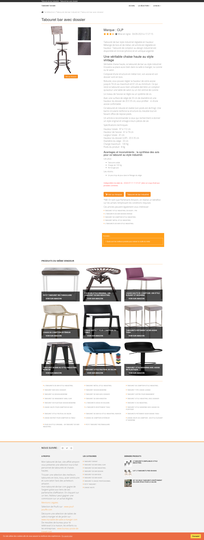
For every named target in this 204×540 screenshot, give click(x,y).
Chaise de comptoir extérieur (56, 332)
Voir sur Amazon (70, 76)
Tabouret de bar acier (93, 478)
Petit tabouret (90, 484)
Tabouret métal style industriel (118, 220)
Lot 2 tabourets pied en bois (145, 471)
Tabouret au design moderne (55, 394)
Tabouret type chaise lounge (139, 390)
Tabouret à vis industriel (137, 403)
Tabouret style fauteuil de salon (100, 369)
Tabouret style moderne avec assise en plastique (143, 368)
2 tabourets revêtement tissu (98, 407)
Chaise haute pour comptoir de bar (58, 407)
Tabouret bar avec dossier (55, 390)
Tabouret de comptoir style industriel (120, 217)
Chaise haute (89, 487)
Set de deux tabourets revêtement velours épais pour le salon (147, 481)
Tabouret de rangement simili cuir (58, 399)
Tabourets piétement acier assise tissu (141, 331)
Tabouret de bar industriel (68, 12)
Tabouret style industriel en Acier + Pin (121, 211)
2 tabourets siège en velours (97, 403)
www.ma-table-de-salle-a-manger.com (59, 519)
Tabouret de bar (48, 6)
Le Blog (156, 6)
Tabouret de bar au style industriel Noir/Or (60, 368)
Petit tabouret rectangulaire (57, 295)
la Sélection (50, 12)
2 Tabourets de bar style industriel (119, 224)
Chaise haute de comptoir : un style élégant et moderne (143, 294)
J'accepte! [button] (196, 536)
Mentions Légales (49, 502)
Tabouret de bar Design (93, 471)
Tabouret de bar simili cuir (95, 465)
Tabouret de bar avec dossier (98, 394)
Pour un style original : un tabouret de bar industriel (97, 294)
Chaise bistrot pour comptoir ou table (100, 331)
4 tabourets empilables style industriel (145, 462)
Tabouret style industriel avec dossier (143, 399)
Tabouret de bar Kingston (96, 399)
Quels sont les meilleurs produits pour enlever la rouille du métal (128, 241)
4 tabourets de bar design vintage (118, 214)
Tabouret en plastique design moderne (60, 403)
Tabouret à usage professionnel (97, 481)
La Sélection (143, 6)
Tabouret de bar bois (92, 474)
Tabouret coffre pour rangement (140, 394)
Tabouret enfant (91, 461)
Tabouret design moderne (96, 390)
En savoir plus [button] (67, 536)
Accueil (132, 6)
